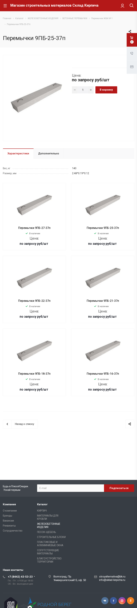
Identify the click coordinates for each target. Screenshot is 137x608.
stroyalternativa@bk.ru (112, 576)
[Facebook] (113, 600)
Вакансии (8, 520)
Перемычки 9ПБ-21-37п (103, 300)
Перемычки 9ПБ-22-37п (34, 300)
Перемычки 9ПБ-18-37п (34, 373)
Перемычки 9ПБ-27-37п (34, 228)
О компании (10, 510)
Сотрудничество (12, 530)
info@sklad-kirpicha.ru (112, 580)
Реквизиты (9, 525)
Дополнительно (48, 153)
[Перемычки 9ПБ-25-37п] (36, 97)
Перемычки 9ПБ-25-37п (103, 228)
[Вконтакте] (104, 600)
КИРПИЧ (42, 510)
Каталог (42, 504)
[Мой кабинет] (122, 5)
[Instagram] (122, 600)
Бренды (7, 515)
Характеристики (18, 153)
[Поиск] (131, 6)
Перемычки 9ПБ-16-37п (103, 373)
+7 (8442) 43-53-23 (20, 576)
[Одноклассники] (130, 600)
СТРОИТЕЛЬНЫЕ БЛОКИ (51, 537)
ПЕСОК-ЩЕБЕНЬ (46, 532)
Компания (9, 504)
